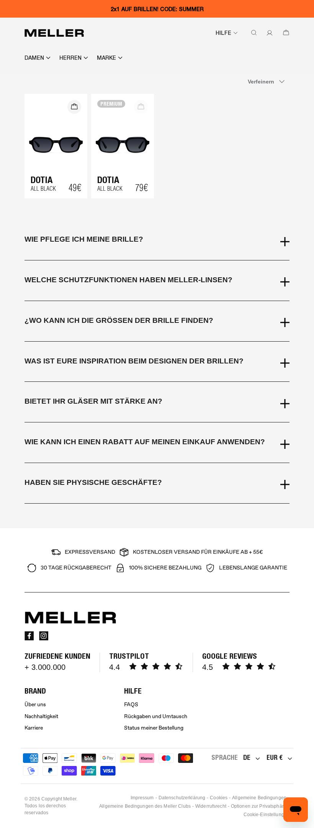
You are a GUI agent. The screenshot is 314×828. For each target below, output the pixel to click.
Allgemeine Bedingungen (259, 797)
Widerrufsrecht (210, 806)
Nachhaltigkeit (41, 716)
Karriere (34, 728)
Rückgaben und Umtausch (155, 716)
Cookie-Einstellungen (266, 814)
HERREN (70, 58)
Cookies (218, 797)
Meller (69, 799)
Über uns (35, 704)
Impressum (142, 797)
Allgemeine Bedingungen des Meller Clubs (145, 806)
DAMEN (34, 58)
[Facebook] (29, 635)
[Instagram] (43, 635)
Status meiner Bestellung (153, 728)
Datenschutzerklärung (182, 797)
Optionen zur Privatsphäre (258, 806)
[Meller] (54, 33)
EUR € (275, 757)
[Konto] (268, 32)
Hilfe (223, 33)
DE (246, 757)
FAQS (131, 704)
